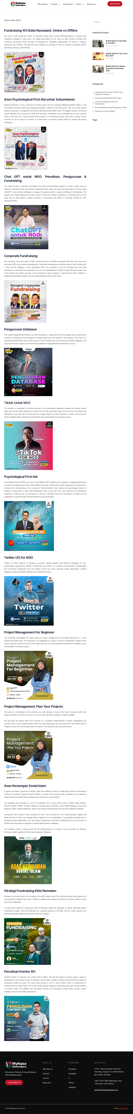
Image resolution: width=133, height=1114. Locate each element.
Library (78, 4)
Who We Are (43, 4)
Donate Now (68, 4)
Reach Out (91, 4)
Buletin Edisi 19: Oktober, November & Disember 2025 (116, 68)
